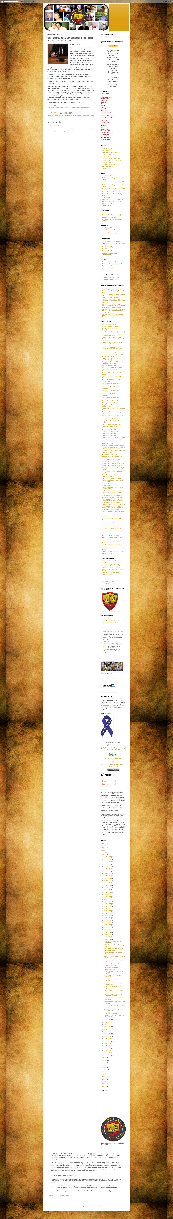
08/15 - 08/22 (107, 901)
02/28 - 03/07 (107, 1036)
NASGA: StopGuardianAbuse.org (111, 37)
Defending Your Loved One (109, 454)
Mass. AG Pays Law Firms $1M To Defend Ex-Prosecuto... (113, 994)
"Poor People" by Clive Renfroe (110, 277)
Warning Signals (106, 150)
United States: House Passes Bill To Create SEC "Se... (113, 949)
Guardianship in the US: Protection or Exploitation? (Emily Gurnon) (112, 430)
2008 (103, 1086)
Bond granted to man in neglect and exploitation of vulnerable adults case (68, 108)
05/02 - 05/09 (107, 936)
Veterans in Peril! (106, 162)
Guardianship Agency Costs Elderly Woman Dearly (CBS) (111, 541)
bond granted (55, 115)
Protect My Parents (107, 251)
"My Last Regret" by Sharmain (110, 279)
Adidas (114, 705)
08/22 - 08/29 (107, 899)
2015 (103, 1069)
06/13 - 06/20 (107, 922)
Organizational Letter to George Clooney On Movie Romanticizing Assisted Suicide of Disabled (113, 645)
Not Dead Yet (106, 642)
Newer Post (51, 129)
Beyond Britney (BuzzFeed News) (111, 459)
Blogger (102, 1206)
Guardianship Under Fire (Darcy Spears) (113, 551)
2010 (103, 1081)
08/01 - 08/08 (107, 906)
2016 (103, 1067)
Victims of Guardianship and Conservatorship (109, 253)
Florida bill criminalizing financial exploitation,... (112, 941)
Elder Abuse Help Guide (108, 620)
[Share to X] (68, 113)
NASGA (65, 115)
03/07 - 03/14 (107, 1034)
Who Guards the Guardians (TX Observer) (113, 332)
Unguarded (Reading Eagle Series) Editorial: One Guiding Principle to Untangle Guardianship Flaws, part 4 (112, 347)
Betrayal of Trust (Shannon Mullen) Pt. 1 (113, 466)
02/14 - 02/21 (107, 1041)
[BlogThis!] (66, 113)
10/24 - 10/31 (107, 878)
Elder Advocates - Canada (109, 583)
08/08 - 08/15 (107, 904)
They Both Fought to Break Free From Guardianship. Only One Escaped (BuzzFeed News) (112, 358)
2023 (103, 850)
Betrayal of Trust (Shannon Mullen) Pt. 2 (113, 463)
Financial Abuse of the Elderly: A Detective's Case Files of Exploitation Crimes (114, 447)
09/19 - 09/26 (107, 890)
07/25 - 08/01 (107, 908)
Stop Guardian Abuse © (108, 176)
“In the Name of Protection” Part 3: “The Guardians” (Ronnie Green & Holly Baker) (113, 503)
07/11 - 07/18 (107, 913)
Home (71, 129)
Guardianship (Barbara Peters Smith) (112, 441)
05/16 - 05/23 (107, 932)
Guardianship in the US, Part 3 (110, 433)
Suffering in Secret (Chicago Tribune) (112, 403)
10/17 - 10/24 (107, 880)
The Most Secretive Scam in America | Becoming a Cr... (114, 953)
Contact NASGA (106, 205)
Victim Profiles (106, 197)
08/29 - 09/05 (107, 897)
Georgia (61, 115)
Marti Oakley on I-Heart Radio (110, 232)
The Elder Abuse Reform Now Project (112, 215)
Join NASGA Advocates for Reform (111, 201)
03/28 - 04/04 (107, 1027)
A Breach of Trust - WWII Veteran (111, 270)
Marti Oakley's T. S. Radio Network (111, 228)
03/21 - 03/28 (107, 1029)
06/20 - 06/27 (107, 920)
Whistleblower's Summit (108, 268)
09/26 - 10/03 (107, 887)
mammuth (89, 1206)
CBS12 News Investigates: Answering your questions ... (114, 945)
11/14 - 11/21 (107, 871)
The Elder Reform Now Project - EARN (112, 264)
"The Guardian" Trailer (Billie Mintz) (111, 528)
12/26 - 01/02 (107, 857)
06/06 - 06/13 (107, 925)
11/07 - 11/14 (107, 873)
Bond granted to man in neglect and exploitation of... (113, 1010)
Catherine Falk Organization (109, 217)
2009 (103, 1084)
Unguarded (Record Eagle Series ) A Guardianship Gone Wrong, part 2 (112, 343)
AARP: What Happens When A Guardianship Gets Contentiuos (110, 475)
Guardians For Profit (107, 443)
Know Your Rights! (107, 148)
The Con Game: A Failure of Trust (111, 401)
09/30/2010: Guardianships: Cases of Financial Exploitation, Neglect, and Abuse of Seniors (113, 301)
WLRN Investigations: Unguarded (111, 326)
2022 (103, 852)
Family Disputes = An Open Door (111, 158)
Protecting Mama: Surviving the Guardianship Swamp (110, 573)
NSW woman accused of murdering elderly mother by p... (113, 991)
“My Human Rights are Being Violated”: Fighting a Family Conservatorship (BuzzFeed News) (112, 492)
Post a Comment (54, 125)
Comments (106, 784)
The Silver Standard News (109, 365)
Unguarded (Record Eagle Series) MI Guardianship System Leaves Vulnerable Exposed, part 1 (113, 339)
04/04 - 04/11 (107, 1024)
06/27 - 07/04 (107, 918)
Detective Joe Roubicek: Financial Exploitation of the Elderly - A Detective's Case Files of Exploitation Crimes (113, 566)
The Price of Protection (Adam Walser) (112, 367)
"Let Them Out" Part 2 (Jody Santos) (111, 524)
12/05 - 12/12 (107, 864)
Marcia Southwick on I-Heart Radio (111, 230)
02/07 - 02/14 (107, 1043)
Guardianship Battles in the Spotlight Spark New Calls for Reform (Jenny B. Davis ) (113, 438)
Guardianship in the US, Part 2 (110, 435)
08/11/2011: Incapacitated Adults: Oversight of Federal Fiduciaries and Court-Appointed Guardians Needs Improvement (114, 296)
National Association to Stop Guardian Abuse (79, 115)
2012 (103, 1077)
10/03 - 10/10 (107, 885)
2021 (103, 855)
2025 (103, 845)
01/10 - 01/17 (107, 1052)
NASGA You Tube (107, 203)
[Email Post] (61, 112)
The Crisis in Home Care (110, 1013)
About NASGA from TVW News (110, 535)
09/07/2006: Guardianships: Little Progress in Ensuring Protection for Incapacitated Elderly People (113, 310)
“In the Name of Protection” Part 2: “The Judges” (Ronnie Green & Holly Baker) (112, 507)
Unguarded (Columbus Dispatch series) (113, 353)
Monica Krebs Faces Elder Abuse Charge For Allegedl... (113, 964)
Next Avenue (106, 630)
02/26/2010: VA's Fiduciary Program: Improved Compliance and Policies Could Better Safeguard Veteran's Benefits (113, 306)
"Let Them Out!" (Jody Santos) (110, 522)
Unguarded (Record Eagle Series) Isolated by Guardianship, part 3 (113, 334)
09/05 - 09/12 (107, 894)
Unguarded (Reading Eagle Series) (111, 351)
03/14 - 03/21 (107, 1031)
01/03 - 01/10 (107, 1055)
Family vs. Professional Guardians (111, 160)
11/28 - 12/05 (107, 866)
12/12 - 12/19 (107, 861)
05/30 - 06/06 (107, 927)
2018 (103, 1062)
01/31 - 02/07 (107, 1045)
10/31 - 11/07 (107, 875)
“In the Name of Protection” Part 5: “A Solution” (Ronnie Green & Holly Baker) (112, 496)
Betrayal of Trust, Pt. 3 (108, 461)
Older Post (91, 129)
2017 (103, 1065)
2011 (103, 1079)
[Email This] (64, 113)
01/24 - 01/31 (107, 1048)
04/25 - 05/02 (107, 939)
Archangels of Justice (108, 581)
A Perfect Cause (106, 618)
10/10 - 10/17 (107, 882)
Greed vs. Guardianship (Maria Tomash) (113, 445)
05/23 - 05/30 (107, 929)
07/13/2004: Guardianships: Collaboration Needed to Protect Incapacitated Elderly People (113, 315)
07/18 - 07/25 (107, 911)
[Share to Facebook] (70, 113)
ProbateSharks (106, 249)
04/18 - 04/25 (107, 1020)
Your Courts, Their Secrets (109, 324)
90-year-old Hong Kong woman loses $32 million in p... (114, 1016)
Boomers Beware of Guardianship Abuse (113, 192)
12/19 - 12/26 (107, 859)
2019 (103, 1060)
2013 (103, 1074)
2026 (103, 843)
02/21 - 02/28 (107, 1038)
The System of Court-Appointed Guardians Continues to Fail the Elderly (113, 362)
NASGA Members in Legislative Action (112, 199)
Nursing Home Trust (107, 553)
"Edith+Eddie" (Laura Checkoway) (111, 526)
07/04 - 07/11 (107, 915)
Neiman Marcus (107, 705)
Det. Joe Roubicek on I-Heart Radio (111, 234)
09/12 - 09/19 (107, 892)
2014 (103, 1072)
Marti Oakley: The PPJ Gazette (110, 419)
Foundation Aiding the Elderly (110, 622)
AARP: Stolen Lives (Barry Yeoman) (111, 478)
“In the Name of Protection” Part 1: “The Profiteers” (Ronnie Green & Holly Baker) (113, 510)
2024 (103, 848)
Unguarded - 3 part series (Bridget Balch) (113, 355)
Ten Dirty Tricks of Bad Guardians (111, 152)
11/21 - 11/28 (107, 868)
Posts (104, 781)
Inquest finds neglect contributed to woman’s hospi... (113, 983)
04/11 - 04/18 (107, 1022)
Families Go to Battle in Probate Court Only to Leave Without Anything (113, 451)
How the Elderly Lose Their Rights (111, 424)
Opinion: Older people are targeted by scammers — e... (114, 976)
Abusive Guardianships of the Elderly (112, 241)
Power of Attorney (107, 156)
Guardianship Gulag (107, 247)
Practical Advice (106, 154)
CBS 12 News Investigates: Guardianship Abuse (111, 968)
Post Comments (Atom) (61, 132)
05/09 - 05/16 (107, 934)
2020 (103, 1058)
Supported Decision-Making (109, 164)
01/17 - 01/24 (107, 1050)
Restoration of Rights (107, 166)
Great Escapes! (106, 168)
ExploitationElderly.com (108, 266)
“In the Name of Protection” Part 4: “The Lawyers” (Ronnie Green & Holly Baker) (113, 500)
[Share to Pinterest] (72, 113)
